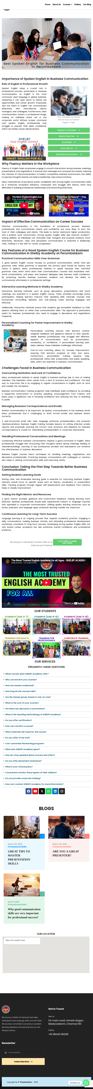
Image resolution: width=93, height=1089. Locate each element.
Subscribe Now (21, 1061)
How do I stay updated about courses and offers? (30, 755)
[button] (4, 626)
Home (4, 14)
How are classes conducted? (19, 685)
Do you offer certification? (18, 720)
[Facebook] (29, 791)
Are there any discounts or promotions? (25, 708)
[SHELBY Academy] (10, 5)
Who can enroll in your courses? (21, 679)
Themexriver (26, 1082)
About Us (13, 14)
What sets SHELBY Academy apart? (22, 749)
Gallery (34, 14)
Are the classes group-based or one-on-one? (28, 697)
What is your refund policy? (19, 766)
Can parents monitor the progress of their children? (31, 772)
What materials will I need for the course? (25, 732)
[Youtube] (35, 791)
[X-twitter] (42, 791)
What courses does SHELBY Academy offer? (27, 673)
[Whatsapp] (49, 791)
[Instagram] (62, 791)
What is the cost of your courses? (22, 702)
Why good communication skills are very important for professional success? (24, 913)
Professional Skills (17, 846)
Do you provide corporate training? (23, 778)
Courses (23, 14)
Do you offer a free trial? (17, 737)
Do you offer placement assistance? (23, 761)
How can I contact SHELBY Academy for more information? (34, 784)
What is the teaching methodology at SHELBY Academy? (33, 714)
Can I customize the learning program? (24, 743)
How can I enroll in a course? (19, 726)
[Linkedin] (55, 791)
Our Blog (44, 14)
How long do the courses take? (20, 691)
